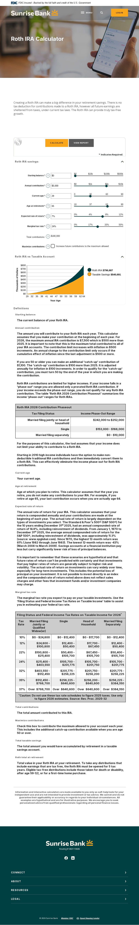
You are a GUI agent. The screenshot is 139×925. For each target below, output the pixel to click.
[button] (69, 162)
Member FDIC (67, 918)
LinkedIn (73, 858)
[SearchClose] (101, 12)
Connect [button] (18, 872)
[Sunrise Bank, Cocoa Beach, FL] (34, 13)
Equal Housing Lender (90, 918)
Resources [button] (19, 890)
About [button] (16, 881)
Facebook (66, 858)
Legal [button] (15, 898)
